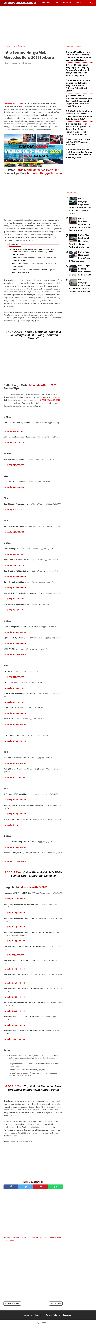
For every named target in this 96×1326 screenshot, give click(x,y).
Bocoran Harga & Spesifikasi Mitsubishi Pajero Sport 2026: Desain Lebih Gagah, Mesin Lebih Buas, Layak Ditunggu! (79, 101)
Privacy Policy (52, 1315)
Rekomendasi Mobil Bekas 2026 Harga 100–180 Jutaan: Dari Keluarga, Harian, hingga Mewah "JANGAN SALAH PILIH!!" (78, 129)
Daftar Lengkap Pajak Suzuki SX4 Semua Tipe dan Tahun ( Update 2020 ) (79, 285)
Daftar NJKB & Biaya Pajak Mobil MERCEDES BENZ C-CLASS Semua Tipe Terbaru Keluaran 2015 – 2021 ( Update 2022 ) (33, 251)
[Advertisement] (48, 24)
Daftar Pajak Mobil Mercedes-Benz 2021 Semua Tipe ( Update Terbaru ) (34, 259)
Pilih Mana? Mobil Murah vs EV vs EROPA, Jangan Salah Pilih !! (78, 142)
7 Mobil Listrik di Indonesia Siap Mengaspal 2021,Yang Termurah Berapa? (35, 335)
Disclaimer (67, 1315)
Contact (37, 1315)
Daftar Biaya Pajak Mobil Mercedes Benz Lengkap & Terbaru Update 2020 (33, 271)
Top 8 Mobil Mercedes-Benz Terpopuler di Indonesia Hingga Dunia (34, 265)
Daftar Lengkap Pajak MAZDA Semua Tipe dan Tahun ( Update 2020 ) (80, 224)
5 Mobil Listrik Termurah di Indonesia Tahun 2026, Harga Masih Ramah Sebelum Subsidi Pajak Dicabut (78, 85)
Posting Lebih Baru (12, 1303)
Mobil (44, 8)
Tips (56, 3)
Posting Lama (56, 1303)
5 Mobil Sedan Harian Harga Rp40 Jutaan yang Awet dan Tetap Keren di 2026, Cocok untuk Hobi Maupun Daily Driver (77, 70)
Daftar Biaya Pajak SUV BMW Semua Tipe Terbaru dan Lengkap (36, 874)
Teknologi (67, 3)
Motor (56, 8)
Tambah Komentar (24, 63)
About (26, 1315)
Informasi (45, 3)
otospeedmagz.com (20, 3)
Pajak (78, 3)
